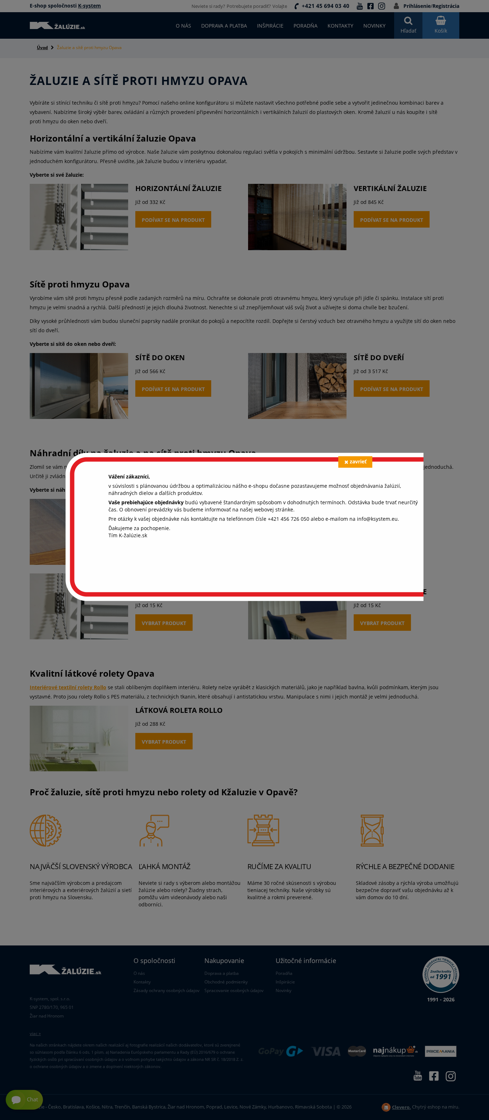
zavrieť (358, 461)
